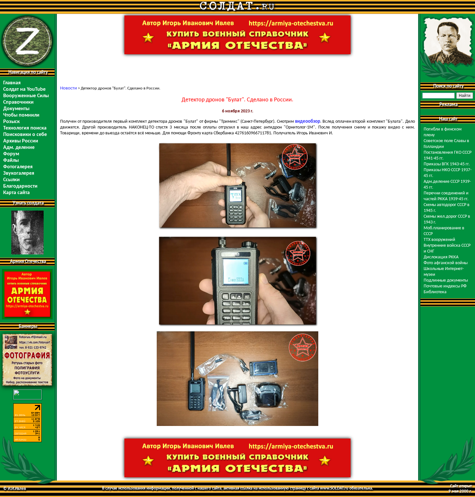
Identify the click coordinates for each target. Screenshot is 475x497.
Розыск (11, 121)
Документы (16, 108)
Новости (68, 88)
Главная (12, 83)
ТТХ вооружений (439, 239)
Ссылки (11, 179)
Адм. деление (19, 147)
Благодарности (20, 186)
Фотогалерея (18, 167)
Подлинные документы (446, 280)
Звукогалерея (18, 173)
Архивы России (20, 141)
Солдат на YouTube (24, 89)
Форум (11, 154)
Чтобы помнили (21, 115)
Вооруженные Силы (26, 95)
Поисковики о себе (25, 134)
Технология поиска (25, 128)
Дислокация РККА (441, 257)
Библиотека (435, 292)
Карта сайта (16, 192)
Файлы (11, 160)
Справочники (18, 102)
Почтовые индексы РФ (445, 286)
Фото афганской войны (446, 263)
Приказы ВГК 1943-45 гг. (447, 164)
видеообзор (307, 121)
